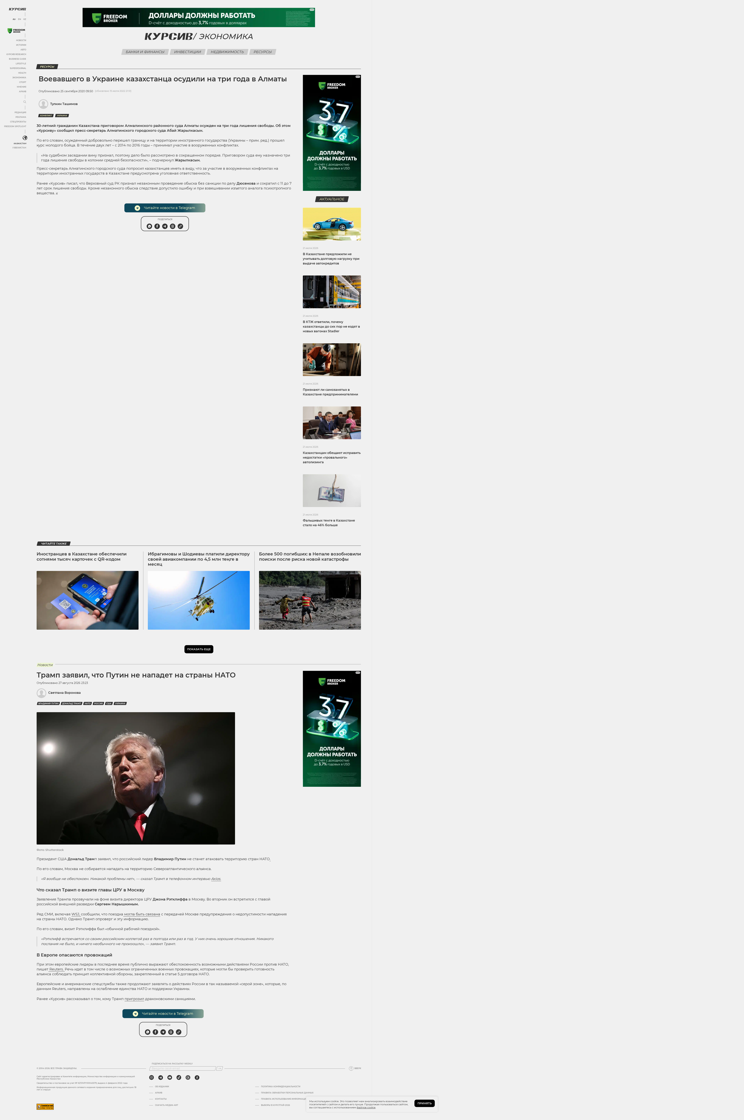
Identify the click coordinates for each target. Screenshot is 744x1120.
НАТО (87, 703)
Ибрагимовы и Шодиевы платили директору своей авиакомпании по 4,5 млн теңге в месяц (199, 559)
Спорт (22, 82)
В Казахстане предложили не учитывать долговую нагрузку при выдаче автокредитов (331, 258)
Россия (98, 703)
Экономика (19, 77)
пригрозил (134, 999)
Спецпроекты (18, 122)
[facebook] (197, 1077)
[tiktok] (179, 1077)
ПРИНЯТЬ (425, 1103)
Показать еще (199, 649)
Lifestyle (21, 63)
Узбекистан (19, 147)
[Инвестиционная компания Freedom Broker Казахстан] (16, 31)
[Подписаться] (219, 1068)
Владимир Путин (48, 703)
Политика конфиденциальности (280, 1087)
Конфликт (46, 115)
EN (19, 19)
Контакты (161, 1099)
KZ (24, 19)
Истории (21, 45)
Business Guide (17, 59)
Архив (22, 91)
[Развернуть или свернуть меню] (24, 102)
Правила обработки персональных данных (287, 1093)
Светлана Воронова (64, 693)
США (108, 703)
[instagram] (151, 1077)
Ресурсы (262, 52)
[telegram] (160, 1077)
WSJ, (76, 914)
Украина (62, 115)
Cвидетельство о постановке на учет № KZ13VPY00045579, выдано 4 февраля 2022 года (82, 1083)
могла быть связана (141, 914)
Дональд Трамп (71, 703)
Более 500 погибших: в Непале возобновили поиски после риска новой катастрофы (310, 556)
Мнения (21, 87)
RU (14, 19)
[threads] (188, 1077)
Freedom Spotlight (15, 126)
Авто (23, 49)
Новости (21, 40)
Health (22, 73)
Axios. (216, 879)
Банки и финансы (145, 52)
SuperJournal (18, 68)
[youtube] (169, 1077)
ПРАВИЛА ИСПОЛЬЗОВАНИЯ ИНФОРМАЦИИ (284, 1099)
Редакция (20, 112)
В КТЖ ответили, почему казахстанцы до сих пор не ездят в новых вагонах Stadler (331, 326)
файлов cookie (366, 1107)
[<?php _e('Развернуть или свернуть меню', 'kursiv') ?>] (25, 137)
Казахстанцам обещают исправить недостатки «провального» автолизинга (332, 457)
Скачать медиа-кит (166, 1105)
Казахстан (20, 143)
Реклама (21, 117)
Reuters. (56, 969)
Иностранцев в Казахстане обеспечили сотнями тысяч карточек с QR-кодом (82, 556)
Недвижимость (227, 52)
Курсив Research (16, 54)
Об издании (162, 1087)
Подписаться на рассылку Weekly (172, 1064)
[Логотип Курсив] (17, 9)
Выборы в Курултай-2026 (275, 1105)
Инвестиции (188, 52)
